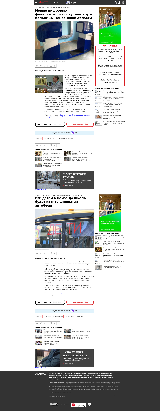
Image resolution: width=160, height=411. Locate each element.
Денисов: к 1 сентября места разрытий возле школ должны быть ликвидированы (81, 337)
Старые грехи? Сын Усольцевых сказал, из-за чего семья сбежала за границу (113, 243)
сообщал (59, 293)
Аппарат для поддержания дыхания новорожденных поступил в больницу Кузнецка (81, 159)
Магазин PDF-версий (80, 373)
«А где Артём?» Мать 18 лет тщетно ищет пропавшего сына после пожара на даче (113, 105)
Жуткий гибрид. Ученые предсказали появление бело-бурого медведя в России (114, 123)
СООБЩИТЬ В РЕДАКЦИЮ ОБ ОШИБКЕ (59, 379)
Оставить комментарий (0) (80, 124)
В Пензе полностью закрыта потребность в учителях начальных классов (51, 343)
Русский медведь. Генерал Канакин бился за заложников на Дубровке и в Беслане (110, 51)
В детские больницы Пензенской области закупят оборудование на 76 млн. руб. (52, 165)
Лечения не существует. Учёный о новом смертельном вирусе (112, 266)
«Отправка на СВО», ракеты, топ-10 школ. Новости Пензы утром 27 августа (110, 58)
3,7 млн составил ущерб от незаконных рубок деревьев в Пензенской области (110, 80)
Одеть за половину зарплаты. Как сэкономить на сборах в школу (82, 330)
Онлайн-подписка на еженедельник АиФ (100, 373)
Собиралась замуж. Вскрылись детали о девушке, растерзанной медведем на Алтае (112, 111)
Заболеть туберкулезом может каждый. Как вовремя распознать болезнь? (82, 153)
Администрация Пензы (42, 249)
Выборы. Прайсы (53, 377)
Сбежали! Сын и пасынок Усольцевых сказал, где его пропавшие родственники (114, 98)
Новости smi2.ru (41, 190)
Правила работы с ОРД (75, 375)
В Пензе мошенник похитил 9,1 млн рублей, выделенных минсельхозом (110, 66)
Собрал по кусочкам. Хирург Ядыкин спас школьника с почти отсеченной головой (114, 92)
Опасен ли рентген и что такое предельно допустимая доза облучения (52, 153)
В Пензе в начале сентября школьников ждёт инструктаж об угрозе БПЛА (52, 331)
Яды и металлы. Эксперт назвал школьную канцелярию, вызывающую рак (112, 117)
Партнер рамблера (64, 404)
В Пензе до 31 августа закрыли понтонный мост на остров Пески (110, 73)
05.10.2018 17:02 (39, 7)
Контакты (63, 377)
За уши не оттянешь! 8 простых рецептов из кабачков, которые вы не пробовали (114, 249)
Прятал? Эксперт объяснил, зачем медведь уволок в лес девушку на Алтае (113, 255)
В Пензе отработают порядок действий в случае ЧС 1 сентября (52, 336)
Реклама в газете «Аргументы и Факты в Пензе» (98, 375)
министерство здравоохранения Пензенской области (50, 61)
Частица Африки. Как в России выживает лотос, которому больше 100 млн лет (113, 261)
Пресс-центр (68, 373)
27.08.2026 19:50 (39, 195)
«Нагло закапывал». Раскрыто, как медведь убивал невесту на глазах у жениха (113, 237)
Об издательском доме (55, 373)
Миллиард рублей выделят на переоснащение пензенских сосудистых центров (52, 159)
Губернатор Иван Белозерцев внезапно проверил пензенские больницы (67, 116)
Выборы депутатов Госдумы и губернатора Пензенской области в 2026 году (90, 377)
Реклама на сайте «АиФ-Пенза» (58, 375)
